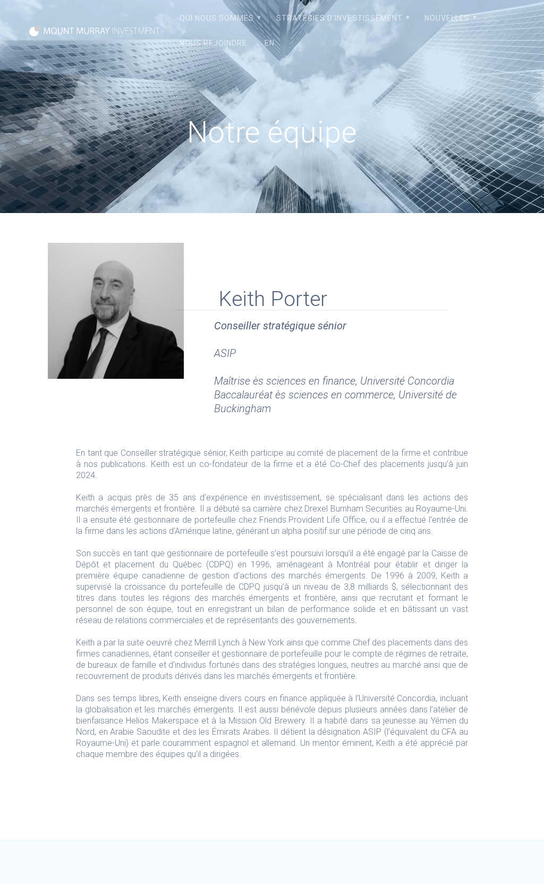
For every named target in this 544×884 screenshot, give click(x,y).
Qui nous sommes (217, 18)
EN (270, 43)
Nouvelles (447, 18)
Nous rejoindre (213, 43)
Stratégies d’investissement (339, 18)
